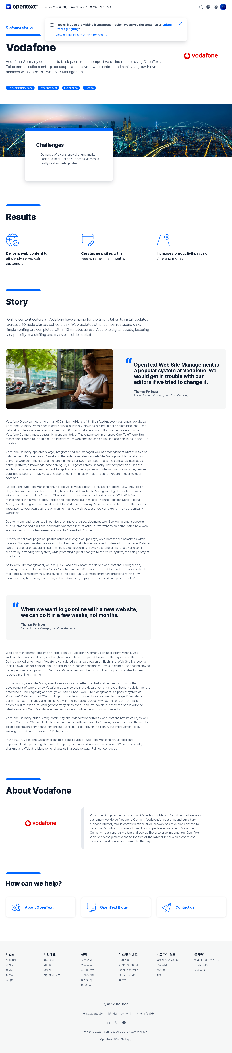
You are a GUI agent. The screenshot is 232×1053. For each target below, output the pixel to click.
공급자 (9, 980)
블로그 (123, 980)
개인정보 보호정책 (93, 1013)
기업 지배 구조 (52, 975)
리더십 (47, 964)
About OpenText (39, 907)
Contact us (184, 907)
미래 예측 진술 (145, 1013)
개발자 (9, 964)
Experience (71, 87)
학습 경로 (162, 969)
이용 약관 (112, 1013)
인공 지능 (86, 964)
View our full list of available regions (79, 35)
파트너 (9, 975)
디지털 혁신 (88, 980)
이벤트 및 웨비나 (128, 964)
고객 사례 (162, 964)
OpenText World (128, 969)
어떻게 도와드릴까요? (206, 959)
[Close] (181, 23)
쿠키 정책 (125, 1013)
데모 (159, 975)
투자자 (9, 969)
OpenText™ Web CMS (113, 1039)
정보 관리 (86, 959)
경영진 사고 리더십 (167, 959)
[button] (51, 7)
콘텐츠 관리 (88, 975)
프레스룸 (124, 959)
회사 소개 (49, 959)
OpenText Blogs (114, 907)
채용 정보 (11, 959)
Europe (89, 87)
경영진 (47, 969)
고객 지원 (199, 969)
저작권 (87, 1031)
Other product (48, 87)
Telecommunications (20, 87)
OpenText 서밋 (127, 975)
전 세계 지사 (201, 964)
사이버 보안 (88, 969)
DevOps (86, 985)
